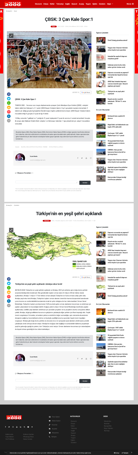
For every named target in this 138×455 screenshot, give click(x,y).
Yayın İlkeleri (9, 437)
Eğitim (95, 4)
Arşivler (54, 429)
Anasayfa (9, 11)
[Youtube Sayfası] (17, 427)
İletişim (54, 437)
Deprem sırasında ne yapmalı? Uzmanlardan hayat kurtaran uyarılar (118, 75)
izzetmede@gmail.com (37, 160)
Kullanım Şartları (28, 434)
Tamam (125, 453)
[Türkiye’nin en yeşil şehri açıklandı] (49, 249)
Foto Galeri (56, 417)
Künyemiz (55, 433)
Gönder (85, 183)
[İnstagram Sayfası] (13, 427)
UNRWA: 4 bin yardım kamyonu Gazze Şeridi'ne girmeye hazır (116, 152)
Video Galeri (56, 421)
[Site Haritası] (29, 427)
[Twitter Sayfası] (10, 427)
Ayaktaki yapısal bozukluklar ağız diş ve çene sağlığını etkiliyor (118, 170)
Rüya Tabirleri (108, 428)
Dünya (45, 4)
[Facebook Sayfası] (6, 427)
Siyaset (74, 4)
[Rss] (25, 427)
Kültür (52, 4)
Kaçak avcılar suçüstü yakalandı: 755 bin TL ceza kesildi (117, 101)
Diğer (109, 4)
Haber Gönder (27, 439)
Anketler (107, 423)
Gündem (102, 4)
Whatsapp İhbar (28, 437)
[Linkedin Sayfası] (21, 427)
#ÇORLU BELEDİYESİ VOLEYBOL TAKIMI (34, 147)
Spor (15, 11)
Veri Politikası (9, 439)
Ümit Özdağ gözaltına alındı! (117, 40)
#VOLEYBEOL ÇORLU (56, 147)
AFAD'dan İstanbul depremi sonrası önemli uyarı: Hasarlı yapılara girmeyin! (118, 84)
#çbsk (17, 147)
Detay (117, 453)
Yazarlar (54, 425)
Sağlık (67, 4)
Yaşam (88, 4)
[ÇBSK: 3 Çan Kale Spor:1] (49, 60)
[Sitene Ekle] (32, 427)
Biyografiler (108, 426)
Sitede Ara (107, 421)
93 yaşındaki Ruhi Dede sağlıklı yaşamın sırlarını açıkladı (116, 143)
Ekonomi (38, 4)
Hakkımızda (9, 434)
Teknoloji (59, 4)
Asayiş (81, 4)
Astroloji (106, 431)
